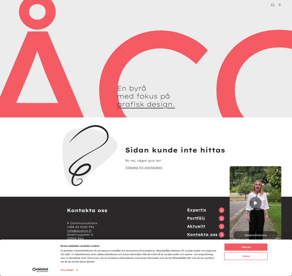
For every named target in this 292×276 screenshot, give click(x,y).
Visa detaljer (67, 270)
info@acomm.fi (79, 231)
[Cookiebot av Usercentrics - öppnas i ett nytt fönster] (40, 270)
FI (273, 4)
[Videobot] (255, 215)
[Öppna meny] (279, 5)
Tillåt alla (246, 247)
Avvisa (245, 256)
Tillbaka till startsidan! (143, 167)
